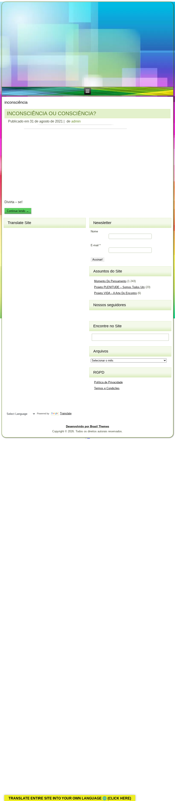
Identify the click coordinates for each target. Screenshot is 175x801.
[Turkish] (25, 393)
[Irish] (32, 302)
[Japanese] (17, 309)
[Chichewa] (17, 254)
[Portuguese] (9, 358)
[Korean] (25, 316)
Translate (65, 413)
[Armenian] (9, 239)
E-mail (96, 245)
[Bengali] (9, 247)
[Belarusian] (32, 239)
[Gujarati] (9, 288)
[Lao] (17, 323)
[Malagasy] (32, 330)
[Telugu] (9, 393)
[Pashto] (17, 351)
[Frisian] (32, 274)
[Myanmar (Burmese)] (25, 344)
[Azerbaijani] (17, 239)
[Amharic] (25, 232)
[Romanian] (25, 358)
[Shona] (17, 365)
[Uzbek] (17, 400)
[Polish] (32, 351)
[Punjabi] (17, 358)
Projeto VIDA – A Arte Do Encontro (115, 293)
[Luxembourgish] (17, 330)
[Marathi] (9, 344)
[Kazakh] (9, 316)
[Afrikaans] (9, 232)
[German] (25, 282)
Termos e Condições (107, 388)
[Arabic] (32, 232)
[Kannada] (32, 309)
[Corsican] (9, 260)
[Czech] (25, 260)
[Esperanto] (25, 267)
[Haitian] (17, 288)
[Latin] (25, 323)
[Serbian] (9, 365)
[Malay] (17, 337)
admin (76, 121)
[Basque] (25, 239)
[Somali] (17, 379)
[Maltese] (25, 337)
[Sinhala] (9, 372)
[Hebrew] (9, 295)
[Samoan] (32, 372)
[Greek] (32, 282)
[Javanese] (25, 309)
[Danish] (32, 260)
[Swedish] (17, 386)
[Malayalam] (9, 337)
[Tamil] (32, 386)
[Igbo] (17, 302)
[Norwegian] (9, 351)
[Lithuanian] (9, 330)
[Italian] (9, 309)
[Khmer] (17, 316)
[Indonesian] (25, 302)
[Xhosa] (9, 407)
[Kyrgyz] (9, 323)
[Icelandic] (9, 302)
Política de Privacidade (108, 382)
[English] (17, 267)
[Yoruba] (25, 407)
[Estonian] (32, 267)
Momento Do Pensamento (110, 281)
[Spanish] (25, 379)
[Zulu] (32, 407)
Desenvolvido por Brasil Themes (87, 426)
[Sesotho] (25, 365)
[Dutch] (9, 267)
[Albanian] (17, 232)
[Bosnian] (17, 247)
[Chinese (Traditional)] (32, 254)
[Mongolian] (17, 344)
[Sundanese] (32, 379)
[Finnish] (17, 274)
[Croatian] (17, 260)
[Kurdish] (32, 316)
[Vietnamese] (25, 400)
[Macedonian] (25, 330)
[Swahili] (9, 386)
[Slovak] (17, 372)
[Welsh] (32, 400)
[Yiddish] (17, 407)
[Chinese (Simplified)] (25, 254)
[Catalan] (32, 247)
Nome (94, 231)
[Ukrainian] (32, 393)
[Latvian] (32, 323)
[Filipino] (9, 274)
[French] (25, 274)
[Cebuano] (9, 254)
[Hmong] (25, 295)
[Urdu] (9, 400)
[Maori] (32, 337)
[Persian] (25, 351)
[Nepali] (32, 344)
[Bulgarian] (25, 247)
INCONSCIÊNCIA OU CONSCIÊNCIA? (51, 113)
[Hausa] (25, 288)
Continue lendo (18, 211)
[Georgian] (17, 282)
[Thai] (17, 393)
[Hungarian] (32, 295)
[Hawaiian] (32, 288)
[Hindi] (17, 295)
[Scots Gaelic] (9, 379)
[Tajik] (25, 386)
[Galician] (9, 282)
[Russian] (32, 358)
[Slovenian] (25, 372)
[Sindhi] (32, 365)
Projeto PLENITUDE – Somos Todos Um (119, 287)
